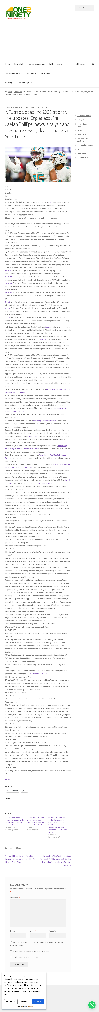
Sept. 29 (8, 292)
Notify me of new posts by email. (26, 957)
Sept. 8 (8, 270)
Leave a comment (41, 107)
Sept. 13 (8, 277)
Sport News (45, 73)
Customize (10, 1001)
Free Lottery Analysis (36, 64)
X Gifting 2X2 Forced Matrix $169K (18, 82)
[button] (92, 1005)
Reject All (24, 1001)
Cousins (48, 327)
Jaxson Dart (42, 339)
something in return (44, 483)
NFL (49, 202)
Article (79, 130)
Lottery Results (55, 64)
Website (52, 931)
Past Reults (31, 73)
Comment (15, 897)
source (8, 779)
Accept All (38, 1001)
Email (33, 931)
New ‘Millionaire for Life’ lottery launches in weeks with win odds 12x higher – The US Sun (20, 859)
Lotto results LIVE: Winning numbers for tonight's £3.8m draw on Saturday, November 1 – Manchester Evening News (55, 861)
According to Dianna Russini (44, 420)
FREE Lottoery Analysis (82, 139)
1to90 (30, 107)
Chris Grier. (32, 436)
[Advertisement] (49, 41)
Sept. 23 (8, 283)
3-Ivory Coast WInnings (82, 125)
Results (80, 149)
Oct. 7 (7, 302)
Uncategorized (82, 157)
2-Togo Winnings (83, 120)
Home (7, 64)
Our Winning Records (13, 73)
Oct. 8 (7, 317)
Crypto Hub (18, 64)
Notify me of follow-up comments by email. (31, 951)
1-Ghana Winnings (84, 116)
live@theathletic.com (38, 674)
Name (13, 931)
